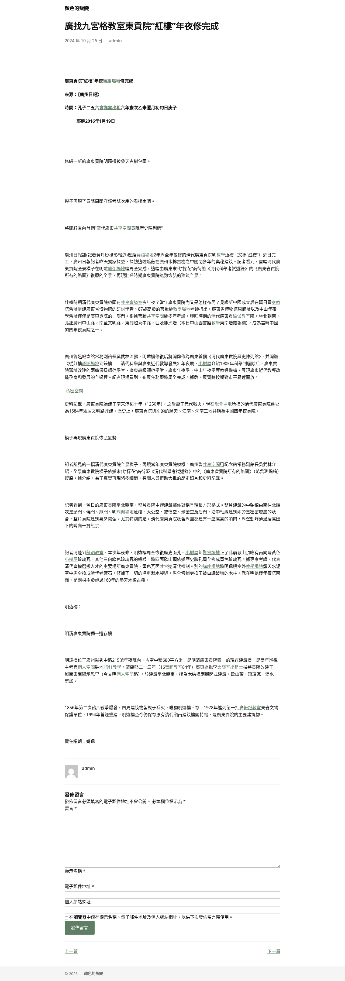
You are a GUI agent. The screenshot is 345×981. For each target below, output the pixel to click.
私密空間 (74, 391)
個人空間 (86, 667)
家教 (276, 302)
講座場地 (211, 566)
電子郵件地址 (79, 886)
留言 (71, 808)
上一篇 (71, 951)
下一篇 (273, 951)
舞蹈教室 (95, 552)
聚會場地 (223, 404)
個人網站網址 (78, 902)
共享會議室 (131, 302)
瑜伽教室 (241, 316)
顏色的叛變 (77, 8)
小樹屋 (204, 363)
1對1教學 (112, 667)
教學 (220, 255)
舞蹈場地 (111, 81)
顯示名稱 (75, 871)
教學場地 (181, 309)
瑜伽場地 (116, 269)
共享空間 (122, 228)
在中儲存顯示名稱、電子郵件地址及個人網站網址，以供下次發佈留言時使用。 (151, 917)
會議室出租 (110, 108)
